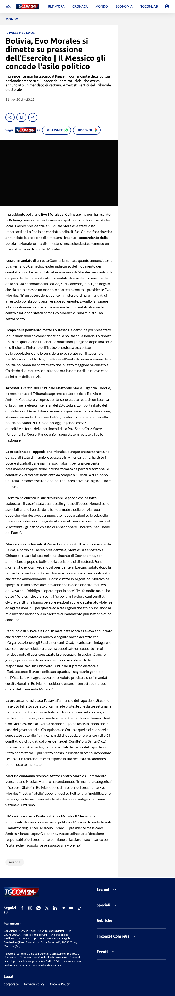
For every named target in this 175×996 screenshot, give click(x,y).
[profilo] (167, 6)
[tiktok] (79, 908)
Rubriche (104, 920)
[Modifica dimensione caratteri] (32, 117)
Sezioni (103, 889)
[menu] (8, 6)
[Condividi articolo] (10, 117)
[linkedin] (55, 908)
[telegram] (63, 908)
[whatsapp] (38, 908)
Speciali (103, 905)
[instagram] (30, 908)
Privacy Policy (34, 984)
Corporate (11, 984)
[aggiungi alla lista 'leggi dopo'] (21, 117)
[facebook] (22, 908)
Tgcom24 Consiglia (113, 936)
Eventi (102, 952)
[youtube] (71, 908)
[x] (46, 908)
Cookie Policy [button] (60, 984)
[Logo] (27, 6)
